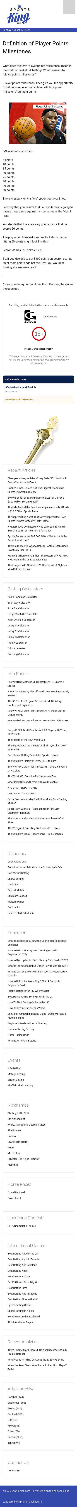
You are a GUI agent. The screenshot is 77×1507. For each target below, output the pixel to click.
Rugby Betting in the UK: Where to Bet (28, 990)
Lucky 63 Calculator (19, 625)
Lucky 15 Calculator (19, 637)
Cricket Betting (16, 1079)
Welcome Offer (16, 901)
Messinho (13, 1164)
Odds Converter (16, 648)
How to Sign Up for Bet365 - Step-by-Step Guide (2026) (38, 960)
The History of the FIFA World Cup (26, 739)
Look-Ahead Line (17, 861)
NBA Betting (14, 1068)
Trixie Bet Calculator (19, 608)
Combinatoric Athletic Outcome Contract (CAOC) (35, 867)
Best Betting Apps (18, 1270)
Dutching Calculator (19, 654)
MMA (11, 1425)
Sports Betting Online (19, 1305)
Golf (10, 1419)
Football (12, 1414)
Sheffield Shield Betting (20, 1085)
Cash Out (13, 884)
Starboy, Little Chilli (18, 1113)
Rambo (12, 1136)
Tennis (11, 1442)
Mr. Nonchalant (16, 1119)
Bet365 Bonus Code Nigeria (23, 1282)
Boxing (11, 1408)
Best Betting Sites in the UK (23, 1299)
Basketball (13, 1402)
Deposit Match (16, 890)
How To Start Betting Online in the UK (28, 1002)
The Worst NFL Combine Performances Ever (32, 776)
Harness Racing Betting (21, 1029)
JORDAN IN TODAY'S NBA (22, 793)
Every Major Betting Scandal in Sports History (33, 755)
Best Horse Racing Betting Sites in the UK (30, 996)
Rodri (11, 1147)
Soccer (11, 1437)
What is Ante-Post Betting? (22, 1040)
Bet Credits (14, 907)
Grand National (16, 1192)
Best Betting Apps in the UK (23, 1253)
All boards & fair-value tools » (19, 399)
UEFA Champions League (22, 1225)
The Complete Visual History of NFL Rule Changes (35, 833)
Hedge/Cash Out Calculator (23, 614)
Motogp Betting (16, 1074)
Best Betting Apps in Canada (23, 1259)
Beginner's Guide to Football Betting (27, 1023)
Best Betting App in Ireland (22, 1265)
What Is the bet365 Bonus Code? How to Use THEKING (38, 965)
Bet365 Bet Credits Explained (24, 1316)
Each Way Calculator (19, 602)
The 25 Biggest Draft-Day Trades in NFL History (34, 828)
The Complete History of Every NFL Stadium (32, 760)
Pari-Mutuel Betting (18, 873)
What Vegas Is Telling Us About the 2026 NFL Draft (36, 1359)
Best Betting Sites (17, 1288)
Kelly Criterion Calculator (21, 619)
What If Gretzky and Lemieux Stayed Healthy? (33, 782)
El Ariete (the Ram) (18, 1141)
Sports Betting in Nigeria (21, 1310)
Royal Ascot (14, 1198)
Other (11, 1431)
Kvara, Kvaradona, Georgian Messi (27, 1124)
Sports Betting (16, 878)
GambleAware (50, 316)
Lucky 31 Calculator (19, 631)
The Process (14, 1130)
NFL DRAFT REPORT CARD (22, 787)
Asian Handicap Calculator (22, 597)
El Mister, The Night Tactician (23, 1159)
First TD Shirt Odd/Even (21, 913)
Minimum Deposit (17, 896)
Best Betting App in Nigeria (22, 1293)
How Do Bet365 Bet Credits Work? (26, 1008)
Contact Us (14, 1470)
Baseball (12, 1397)
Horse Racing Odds (18, 1034)
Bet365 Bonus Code (19, 1276)
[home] (19, 14)
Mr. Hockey (14, 1153)
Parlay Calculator (17, 642)
